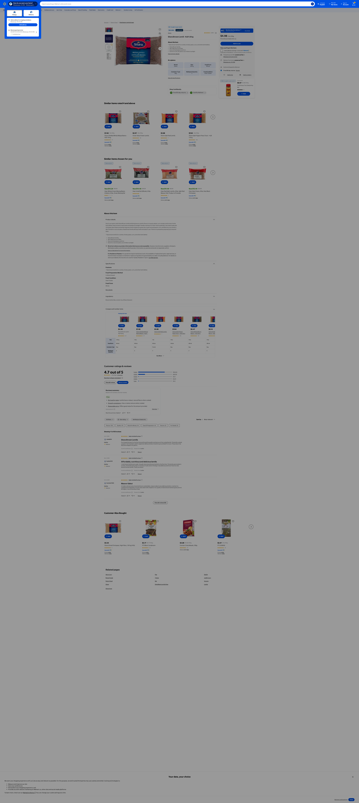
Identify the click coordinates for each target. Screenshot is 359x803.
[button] (333, 3)
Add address (22, 25)
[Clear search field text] (308, 3)
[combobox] (177, 3)
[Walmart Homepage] (4, 3)
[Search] (312, 3)
